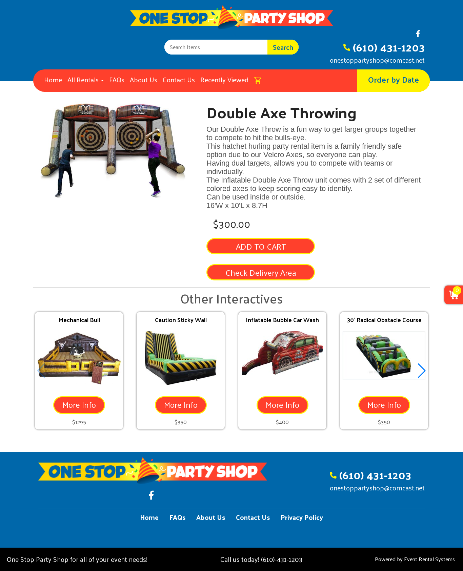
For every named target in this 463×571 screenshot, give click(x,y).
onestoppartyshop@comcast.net (377, 60)
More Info (79, 404)
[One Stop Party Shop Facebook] (418, 35)
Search (283, 47)
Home (53, 79)
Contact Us (179, 79)
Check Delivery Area (260, 272)
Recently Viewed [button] (224, 79)
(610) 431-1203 (389, 47)
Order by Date (393, 79)
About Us (143, 79)
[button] (421, 370)
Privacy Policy (302, 517)
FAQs (116, 79)
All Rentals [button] (83, 79)
